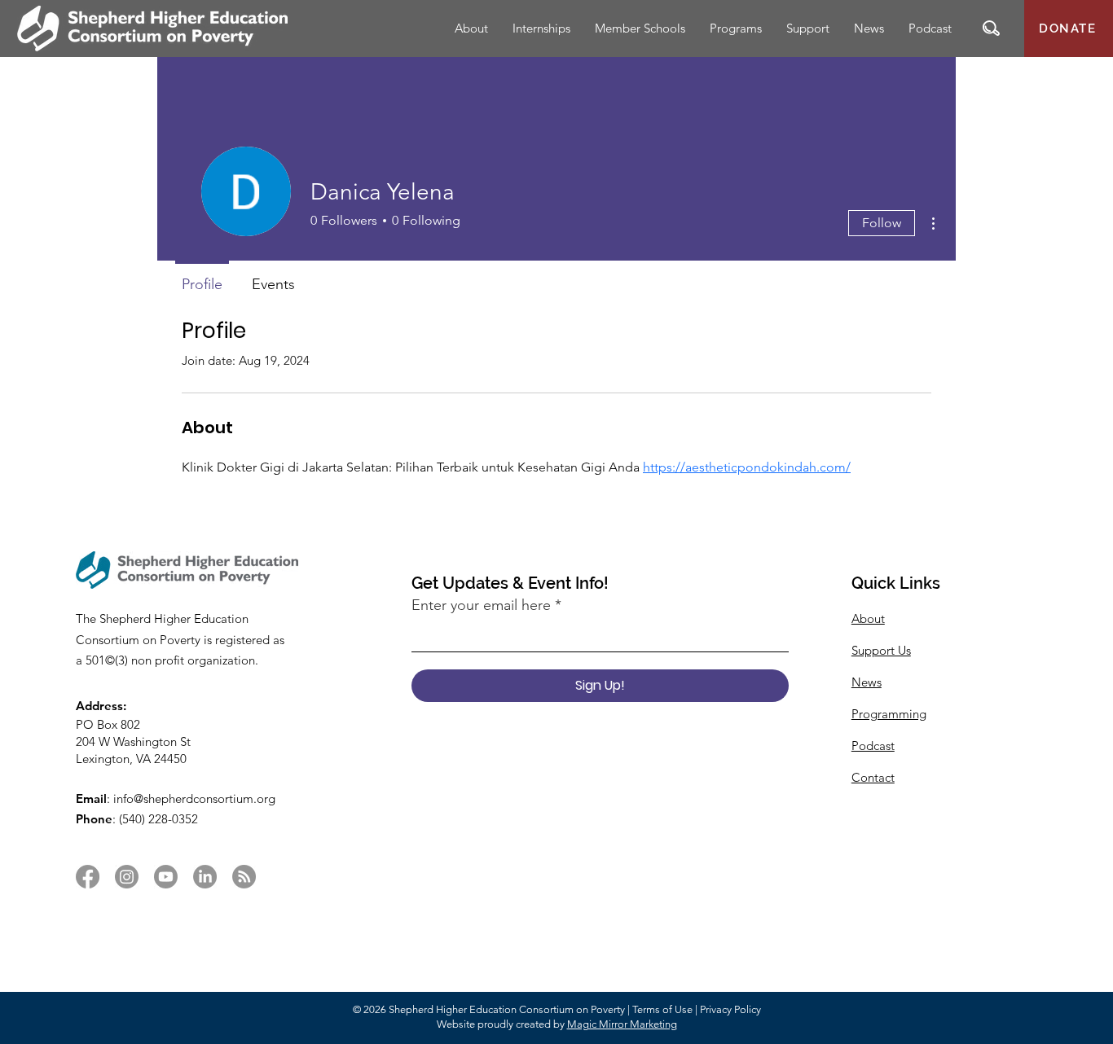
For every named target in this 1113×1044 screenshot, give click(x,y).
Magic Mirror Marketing (622, 1024)
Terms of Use (662, 1009)
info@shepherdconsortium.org (194, 798)
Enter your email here (481, 605)
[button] (991, 28)
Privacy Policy (730, 1009)
